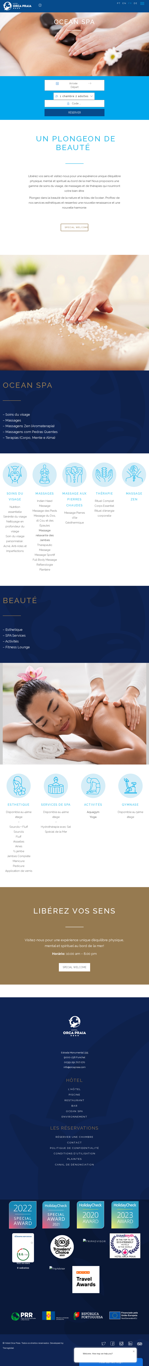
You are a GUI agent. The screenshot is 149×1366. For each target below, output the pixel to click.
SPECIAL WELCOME (74, 967)
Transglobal (8, 1348)
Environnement (74, 1116)
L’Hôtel (74, 1089)
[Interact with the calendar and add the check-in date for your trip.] (57, 83)
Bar (74, 1105)
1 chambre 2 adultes (74, 96)
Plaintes (74, 1158)
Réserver (74, 112)
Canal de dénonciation (74, 1164)
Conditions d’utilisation (74, 1153)
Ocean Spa (74, 1111)
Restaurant (74, 1100)
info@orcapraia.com (75, 1067)
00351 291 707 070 (74, 1062)
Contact (74, 1142)
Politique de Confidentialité (74, 1148)
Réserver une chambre (74, 1136)
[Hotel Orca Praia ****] (17, 6)
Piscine (74, 1094)
